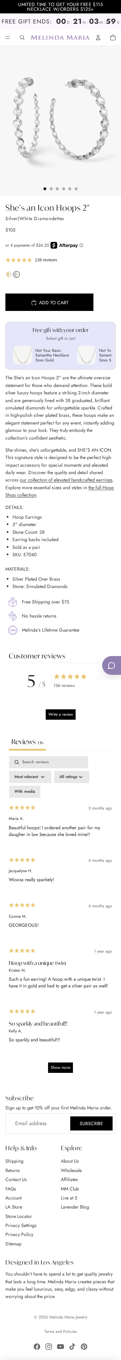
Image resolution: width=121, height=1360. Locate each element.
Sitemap (13, 1243)
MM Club (70, 1188)
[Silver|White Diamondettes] (16, 276)
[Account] (98, 37)
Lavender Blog (75, 1207)
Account (13, 1197)
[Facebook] (37, 1347)
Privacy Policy (19, 1234)
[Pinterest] (84, 1347)
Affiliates (69, 1179)
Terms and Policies (60, 1332)
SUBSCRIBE (91, 1123)
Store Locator (18, 1216)
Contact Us (16, 1179)
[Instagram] (49, 1347)
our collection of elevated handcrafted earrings (66, 479)
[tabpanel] (60, 918)
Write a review (60, 714)
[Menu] (7, 37)
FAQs (10, 1188)
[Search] (22, 37)
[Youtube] (60, 1347)
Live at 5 (69, 1197)
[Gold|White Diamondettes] (9, 276)
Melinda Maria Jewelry (68, 1317)
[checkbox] (24, 792)
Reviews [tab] (27, 741)
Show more (60, 1067)
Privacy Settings (21, 1225)
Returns (12, 1170)
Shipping (14, 1161)
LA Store (13, 1207)
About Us (70, 1161)
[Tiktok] (72, 1347)
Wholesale (71, 1170)
